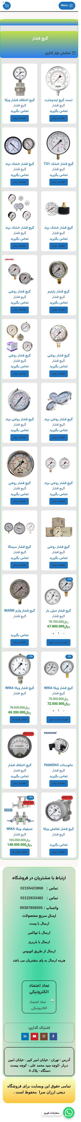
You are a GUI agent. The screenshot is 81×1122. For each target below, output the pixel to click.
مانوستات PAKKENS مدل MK (58, 768)
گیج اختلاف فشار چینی (19, 768)
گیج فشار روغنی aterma (19, 294)
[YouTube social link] (34, 1036)
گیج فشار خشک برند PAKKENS (19, 230)
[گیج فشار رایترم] (58, 272)
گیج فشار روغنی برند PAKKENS (58, 486)
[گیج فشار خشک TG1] (58, 145)
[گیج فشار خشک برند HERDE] (58, 209)
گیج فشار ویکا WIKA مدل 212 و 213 (58, 691)
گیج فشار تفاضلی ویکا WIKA (58, 832)
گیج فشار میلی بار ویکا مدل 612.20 (58, 613)
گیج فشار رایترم (59, 291)
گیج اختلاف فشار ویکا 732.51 (20, 103)
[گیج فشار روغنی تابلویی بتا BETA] (19, 464)
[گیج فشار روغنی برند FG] (58, 400)
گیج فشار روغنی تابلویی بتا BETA (19, 486)
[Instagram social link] (44, 1036)
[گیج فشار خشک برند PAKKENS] (19, 209)
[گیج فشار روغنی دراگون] (58, 528)
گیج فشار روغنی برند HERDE (19, 422)
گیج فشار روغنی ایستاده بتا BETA (59, 358)
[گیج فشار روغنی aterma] (19, 272)
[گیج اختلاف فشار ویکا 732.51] (19, 81)
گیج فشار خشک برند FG (19, 166)
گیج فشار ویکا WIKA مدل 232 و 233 (19, 691)
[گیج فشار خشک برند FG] (19, 145)
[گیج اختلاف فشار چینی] (19, 746)
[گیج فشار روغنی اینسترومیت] (19, 336)
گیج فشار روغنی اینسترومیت (19, 358)
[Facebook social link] (53, 1036)
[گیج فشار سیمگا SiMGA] (19, 528)
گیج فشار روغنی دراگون (58, 549)
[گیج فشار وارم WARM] (19, 591)
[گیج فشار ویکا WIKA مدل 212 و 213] (58, 669)
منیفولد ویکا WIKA (20, 829)
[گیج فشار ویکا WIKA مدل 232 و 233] (19, 669)
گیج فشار (58, 105)
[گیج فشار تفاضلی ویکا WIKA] (58, 810)
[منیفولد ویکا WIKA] (19, 810)
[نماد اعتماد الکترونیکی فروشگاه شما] (39, 1005)
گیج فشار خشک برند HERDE (58, 230)
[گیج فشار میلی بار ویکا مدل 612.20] (58, 591)
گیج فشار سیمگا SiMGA (19, 549)
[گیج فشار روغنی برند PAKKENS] (58, 464)
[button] (58, 642)
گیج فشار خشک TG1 (58, 164)
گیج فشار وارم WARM (19, 611)
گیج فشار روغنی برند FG (58, 422)
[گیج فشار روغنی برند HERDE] (19, 400)
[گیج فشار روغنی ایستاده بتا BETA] (58, 336)
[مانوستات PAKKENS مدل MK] (58, 746)
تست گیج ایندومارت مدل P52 (58, 103)
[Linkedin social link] (25, 1036)
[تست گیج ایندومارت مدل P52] (58, 81)
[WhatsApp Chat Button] (68, 1112)
